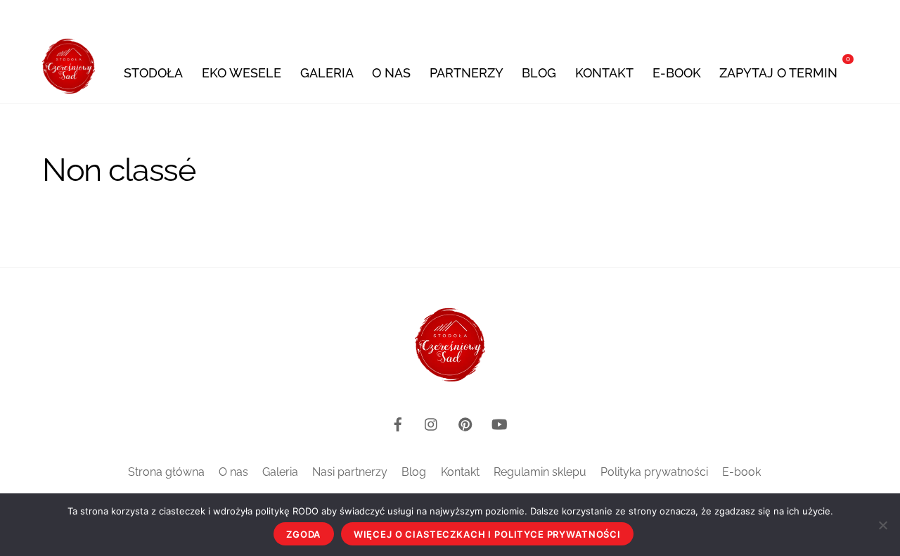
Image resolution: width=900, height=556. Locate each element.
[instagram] (432, 422)
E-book (676, 72)
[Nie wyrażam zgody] (882, 525)
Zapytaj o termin (778, 72)
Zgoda (303, 534)
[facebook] (398, 422)
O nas (391, 72)
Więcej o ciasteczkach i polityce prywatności (487, 534)
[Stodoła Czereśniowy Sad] (68, 86)
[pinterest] (465, 422)
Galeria (327, 72)
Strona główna (166, 472)
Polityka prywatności (654, 472)
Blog (539, 72)
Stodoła (153, 72)
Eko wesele (241, 72)
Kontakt (604, 72)
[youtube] (499, 422)
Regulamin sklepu (540, 472)
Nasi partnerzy (349, 472)
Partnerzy (466, 72)
